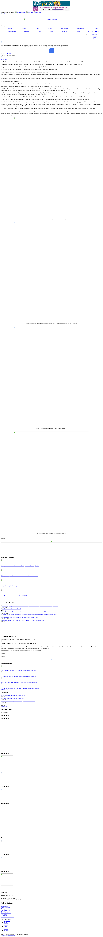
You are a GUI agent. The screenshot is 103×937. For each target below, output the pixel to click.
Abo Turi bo (4, 914)
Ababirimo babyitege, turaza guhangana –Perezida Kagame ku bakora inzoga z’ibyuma (23, 620)
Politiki (24, 28)
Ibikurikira (93, 31)
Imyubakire (64, 31)
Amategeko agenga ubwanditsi (8, 935)
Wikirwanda (6, 930)
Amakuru (78, 31)
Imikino (50, 28)
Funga (2, 653)
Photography (4, 908)
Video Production (5, 907)
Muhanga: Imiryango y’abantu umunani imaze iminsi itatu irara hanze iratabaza (19, 576)
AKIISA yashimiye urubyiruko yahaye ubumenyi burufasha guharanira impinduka (20, 688)
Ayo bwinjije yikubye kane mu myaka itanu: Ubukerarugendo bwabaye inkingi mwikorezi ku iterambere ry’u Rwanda (30, 606)
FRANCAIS (38, 12)
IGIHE (9, 54)
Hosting (3, 911)
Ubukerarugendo (12, 31)
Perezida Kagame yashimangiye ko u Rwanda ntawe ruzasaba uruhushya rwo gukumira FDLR (24, 611)
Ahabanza (10, 28)
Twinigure (95, 37)
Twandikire (4, 915)
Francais (6, 923)
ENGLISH (30, 12)
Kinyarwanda (7, 921)
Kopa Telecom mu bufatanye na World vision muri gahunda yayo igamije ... (19, 670)
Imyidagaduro (64, 28)
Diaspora (96, 28)
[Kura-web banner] (51, 21)
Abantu (39, 31)
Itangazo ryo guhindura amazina (8, 703)
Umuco (95, 36)
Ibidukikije (94, 34)
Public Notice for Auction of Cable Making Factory (13, 695)
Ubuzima (37, 28)
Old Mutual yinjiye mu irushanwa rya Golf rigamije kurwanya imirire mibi (18, 676)
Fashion (52, 31)
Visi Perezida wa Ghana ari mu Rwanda (11, 609)
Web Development (5, 910)
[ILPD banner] (51, 10)
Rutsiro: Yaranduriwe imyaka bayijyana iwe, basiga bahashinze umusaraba (20, 617)
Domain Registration (6, 913)
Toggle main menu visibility (9, 26)
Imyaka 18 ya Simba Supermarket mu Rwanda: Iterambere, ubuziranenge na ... (19, 682)
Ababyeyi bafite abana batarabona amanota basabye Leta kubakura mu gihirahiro (20, 566)
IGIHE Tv (6, 925)
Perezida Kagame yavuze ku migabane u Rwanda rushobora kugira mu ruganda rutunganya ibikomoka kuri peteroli (29, 614)
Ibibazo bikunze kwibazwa (7, 917)
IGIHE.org (6, 929)
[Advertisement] (51, 550)
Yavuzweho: (4, 59)
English (5, 922)
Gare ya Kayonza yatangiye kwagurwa (10, 586)
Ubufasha (6, 931)
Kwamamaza (4, 906)
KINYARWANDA (21, 12)
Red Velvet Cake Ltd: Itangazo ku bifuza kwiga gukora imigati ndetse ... (18, 701)
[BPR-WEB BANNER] (51, 5)
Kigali (2, 16)
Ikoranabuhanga (80, 28)
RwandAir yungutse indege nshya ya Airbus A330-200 (14, 596)
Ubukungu (26, 31)
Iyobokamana (95, 38)
